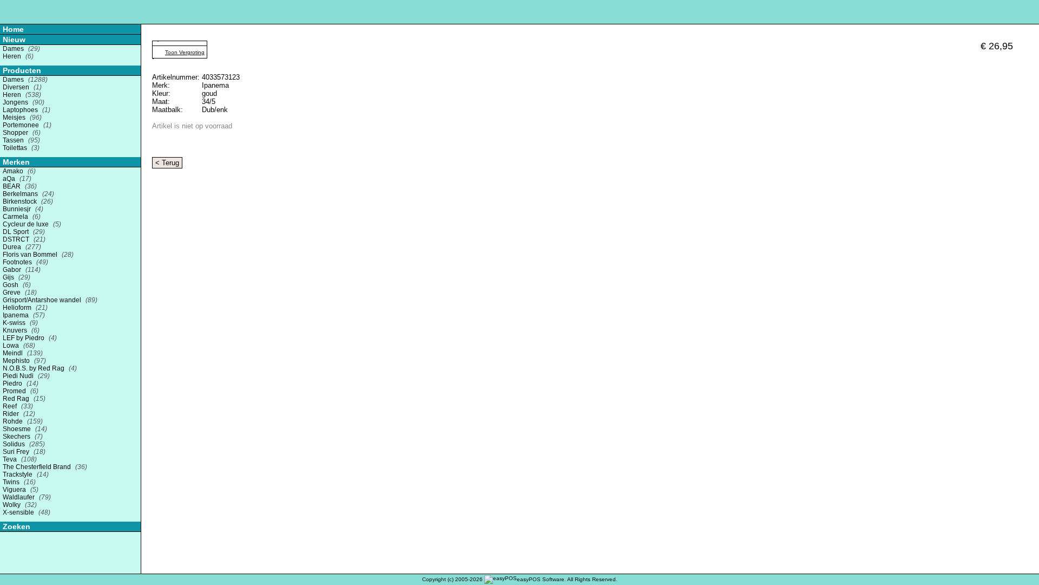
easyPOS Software (540, 579)
